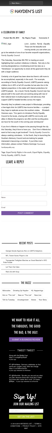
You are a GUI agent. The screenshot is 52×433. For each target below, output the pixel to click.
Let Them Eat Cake (12, 267)
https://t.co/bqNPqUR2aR (18, 357)
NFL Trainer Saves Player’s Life (17, 255)
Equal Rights (37, 152)
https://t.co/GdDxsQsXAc (18, 368)
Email (3, 207)
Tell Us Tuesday (8, 299)
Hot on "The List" (8, 295)
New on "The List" (25, 295)
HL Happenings (37, 290)
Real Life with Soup (12, 271)
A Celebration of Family (13, 32)
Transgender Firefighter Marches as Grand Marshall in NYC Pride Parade (25, 261)
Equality (46, 152)
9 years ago (12, 359)
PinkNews (28, 370)
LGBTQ (17, 155)
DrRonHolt (35, 381)
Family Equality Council (10, 55)
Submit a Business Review (26, 339)
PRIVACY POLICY (29, 426)
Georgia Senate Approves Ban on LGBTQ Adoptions (24, 251)
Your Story (43, 299)
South (23, 155)
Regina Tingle (30, 38)
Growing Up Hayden (21, 290)
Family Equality (7, 155)
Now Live (37, 295)
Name (3, 197)
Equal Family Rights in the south (18, 152)
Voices (33, 299)
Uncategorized (22, 299)
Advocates (6, 290)
